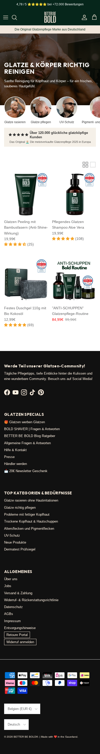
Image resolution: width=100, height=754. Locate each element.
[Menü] (5, 17)
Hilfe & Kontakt (15, 450)
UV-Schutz (12, 535)
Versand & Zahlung (18, 593)
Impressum (12, 621)
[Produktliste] (93, 165)
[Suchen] (17, 17)
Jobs (7, 586)
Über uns (10, 579)
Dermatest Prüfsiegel (19, 549)
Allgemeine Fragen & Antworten (27, 443)
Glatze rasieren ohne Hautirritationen (31, 500)
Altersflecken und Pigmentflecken (29, 528)
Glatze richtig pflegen (20, 507)
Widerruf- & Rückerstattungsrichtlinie (31, 600)
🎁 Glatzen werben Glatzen (24, 422)
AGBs (8, 614)
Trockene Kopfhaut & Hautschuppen (31, 521)
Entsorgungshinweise (20, 628)
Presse (9, 457)
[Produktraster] (85, 165)
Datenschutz (13, 607)
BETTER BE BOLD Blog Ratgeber (29, 436)
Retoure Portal (17, 635)
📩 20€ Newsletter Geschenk (25, 471)
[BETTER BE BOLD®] (50, 17)
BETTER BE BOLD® (26, 736)
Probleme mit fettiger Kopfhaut (26, 514)
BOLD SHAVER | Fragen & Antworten (32, 429)
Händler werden (15, 464)
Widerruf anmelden (20, 642)
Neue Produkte (15, 542)
